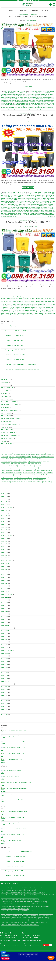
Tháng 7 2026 (4, 496)
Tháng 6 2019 (4, 698)
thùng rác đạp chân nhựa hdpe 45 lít (17, 109)
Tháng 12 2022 (5, 591)
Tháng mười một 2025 (6, 507)
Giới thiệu (16, 956)
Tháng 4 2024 (4, 549)
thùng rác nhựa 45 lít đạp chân (14, 95)
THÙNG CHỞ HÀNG (6, 429)
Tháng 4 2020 (4, 670)
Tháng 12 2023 (5, 558)
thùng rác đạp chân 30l (14, 97)
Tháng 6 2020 (4, 664)
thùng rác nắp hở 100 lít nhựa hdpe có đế (19, 922)
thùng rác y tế (39, 106)
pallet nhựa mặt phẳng (35, 910)
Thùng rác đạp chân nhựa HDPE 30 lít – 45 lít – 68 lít (28, 222)
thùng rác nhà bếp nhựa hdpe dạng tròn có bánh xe (12, 472)
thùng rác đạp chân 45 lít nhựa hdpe (10, 107)
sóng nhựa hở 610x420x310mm (8, 913)
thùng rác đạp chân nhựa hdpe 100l (34, 195)
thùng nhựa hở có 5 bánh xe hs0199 (30, 915)
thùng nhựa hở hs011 (6, 917)
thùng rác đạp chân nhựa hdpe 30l (25, 103)
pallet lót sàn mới (50, 454)
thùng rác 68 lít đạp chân (19, 94)
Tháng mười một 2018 (6, 712)
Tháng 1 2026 (4, 501)
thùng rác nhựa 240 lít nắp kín (8, 477)
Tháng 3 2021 (4, 642)
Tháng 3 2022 (4, 616)
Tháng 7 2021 (4, 633)
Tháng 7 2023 (4, 572)
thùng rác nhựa (22, 104)
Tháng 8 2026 (4, 493)
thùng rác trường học (20, 199)
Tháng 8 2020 (4, 658)
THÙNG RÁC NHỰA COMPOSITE (10, 410)
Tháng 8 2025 (4, 516)
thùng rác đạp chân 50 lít (21, 205)
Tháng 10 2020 (5, 653)
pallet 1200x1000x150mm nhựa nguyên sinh (35, 454)
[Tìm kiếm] (50, 4)
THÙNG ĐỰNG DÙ (6, 413)
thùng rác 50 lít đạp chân (39, 211)
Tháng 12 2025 (5, 504)
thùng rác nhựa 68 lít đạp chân (41, 109)
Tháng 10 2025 (5, 510)
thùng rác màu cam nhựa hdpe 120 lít (27, 470)
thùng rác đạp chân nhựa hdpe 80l (35, 198)
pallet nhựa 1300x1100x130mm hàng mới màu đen (43, 456)
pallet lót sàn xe (5, 456)
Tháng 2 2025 (4, 532)
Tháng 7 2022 (4, 605)
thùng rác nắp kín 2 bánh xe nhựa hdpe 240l (38, 922)
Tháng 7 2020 (4, 661)
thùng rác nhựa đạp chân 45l (29, 100)
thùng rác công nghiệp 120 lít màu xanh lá (10, 470)
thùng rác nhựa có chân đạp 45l (24, 107)
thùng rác (16, 103)
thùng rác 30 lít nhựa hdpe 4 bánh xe (26, 465)
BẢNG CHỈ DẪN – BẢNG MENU (9, 401)
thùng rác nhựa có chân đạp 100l (22, 214)
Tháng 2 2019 (4, 709)
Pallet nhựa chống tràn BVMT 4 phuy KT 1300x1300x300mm (21, 364)
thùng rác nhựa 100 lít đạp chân (22, 210)
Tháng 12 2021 (5, 625)
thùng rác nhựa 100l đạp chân (43, 199)
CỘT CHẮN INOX (5, 390)
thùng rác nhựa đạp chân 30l (9, 211)
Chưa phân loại (5, 382)
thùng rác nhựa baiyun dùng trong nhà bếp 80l (24, 477)
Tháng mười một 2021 (6, 628)
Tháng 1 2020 (4, 678)
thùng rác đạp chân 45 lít (24, 101)
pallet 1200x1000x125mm (19, 454)
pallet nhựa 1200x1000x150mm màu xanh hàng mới (20, 456)
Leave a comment (51, 109)
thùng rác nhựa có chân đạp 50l (20, 195)
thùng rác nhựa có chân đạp (43, 94)
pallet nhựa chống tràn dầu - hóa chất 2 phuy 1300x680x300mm (35, 906)
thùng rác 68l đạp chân (43, 98)
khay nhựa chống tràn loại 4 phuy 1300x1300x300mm (13, 894)
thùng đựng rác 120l (16, 481)
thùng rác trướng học (48, 101)
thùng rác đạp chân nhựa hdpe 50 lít (8, 210)
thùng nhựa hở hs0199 (16, 917)
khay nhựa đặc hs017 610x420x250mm (10, 899)
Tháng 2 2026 (4, 499)
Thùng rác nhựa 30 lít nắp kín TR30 (14, 340)
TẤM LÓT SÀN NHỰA (6, 421)
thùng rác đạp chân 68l (17, 92)
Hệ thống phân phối (25, 956)
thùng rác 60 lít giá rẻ (39, 465)
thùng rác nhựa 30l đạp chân (8, 94)
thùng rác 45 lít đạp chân (45, 104)
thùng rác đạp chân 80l (49, 208)
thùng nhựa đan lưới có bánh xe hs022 (19, 463)
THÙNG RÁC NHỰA (33, 14)
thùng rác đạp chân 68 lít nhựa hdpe (27, 95)
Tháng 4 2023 (4, 580)
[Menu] (2, 4)
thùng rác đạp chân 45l (37, 103)
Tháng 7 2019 (4, 695)
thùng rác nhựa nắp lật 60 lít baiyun (42, 477)
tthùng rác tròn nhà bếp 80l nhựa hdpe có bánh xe (31, 481)
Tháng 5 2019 (4, 700)
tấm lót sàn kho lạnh (47, 481)
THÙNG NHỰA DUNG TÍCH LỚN (9, 404)
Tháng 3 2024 (4, 552)
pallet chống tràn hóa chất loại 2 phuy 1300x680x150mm (28, 903)
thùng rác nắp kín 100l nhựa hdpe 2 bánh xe (23, 479)
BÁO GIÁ (51, 957)
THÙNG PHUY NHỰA (6, 438)
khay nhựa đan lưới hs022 (7, 454)
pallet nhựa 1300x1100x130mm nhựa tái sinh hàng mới (13, 458)
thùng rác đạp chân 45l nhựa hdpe (29, 92)
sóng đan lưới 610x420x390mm (33, 913)
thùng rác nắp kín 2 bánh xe (7, 479)
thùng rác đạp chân (48, 91)
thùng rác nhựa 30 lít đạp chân (38, 208)
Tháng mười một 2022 (6, 594)
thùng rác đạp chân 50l (26, 208)
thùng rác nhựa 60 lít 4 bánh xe (43, 474)
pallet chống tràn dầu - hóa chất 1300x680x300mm (12, 901)
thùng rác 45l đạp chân (25, 98)
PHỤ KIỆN (3, 441)
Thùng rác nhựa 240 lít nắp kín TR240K (15, 335)
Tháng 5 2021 (4, 636)
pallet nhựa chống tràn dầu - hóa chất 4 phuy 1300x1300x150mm (15, 908)
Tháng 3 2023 (4, 583)
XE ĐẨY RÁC (4, 393)
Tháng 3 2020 (4, 672)
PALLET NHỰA (5, 427)
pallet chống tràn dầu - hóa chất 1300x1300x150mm (35, 901)
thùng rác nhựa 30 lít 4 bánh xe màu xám (44, 472)
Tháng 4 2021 (4, 639)
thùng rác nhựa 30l (31, 474)
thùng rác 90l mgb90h (43, 917)
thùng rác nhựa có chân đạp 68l (31, 94)
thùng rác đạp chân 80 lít (12, 201)
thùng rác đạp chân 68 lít (30, 109)
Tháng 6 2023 (4, 574)
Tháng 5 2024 (4, 546)
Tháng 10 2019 (5, 686)
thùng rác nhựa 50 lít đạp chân (41, 192)
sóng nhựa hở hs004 (20, 913)
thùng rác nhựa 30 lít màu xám (20, 474)
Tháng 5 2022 (4, 611)
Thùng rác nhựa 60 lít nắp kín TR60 (14, 345)
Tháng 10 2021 (5, 630)
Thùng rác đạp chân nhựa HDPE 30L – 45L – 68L (28, 16)
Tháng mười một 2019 (6, 684)
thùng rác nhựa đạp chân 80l (30, 207)
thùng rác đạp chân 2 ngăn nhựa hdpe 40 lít (29, 924)
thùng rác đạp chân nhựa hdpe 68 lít (29, 106)
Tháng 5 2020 (4, 667)
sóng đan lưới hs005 (45, 913)
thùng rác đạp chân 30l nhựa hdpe (33, 104)
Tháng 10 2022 (5, 597)
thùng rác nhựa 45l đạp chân (48, 103)
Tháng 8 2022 (4, 602)
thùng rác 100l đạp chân (12, 198)
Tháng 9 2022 (4, 600)
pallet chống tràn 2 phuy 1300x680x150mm (29, 899)
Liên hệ (37, 956)
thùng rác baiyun (4, 104)
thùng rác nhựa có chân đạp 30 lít (30, 213)
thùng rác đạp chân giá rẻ (16, 106)
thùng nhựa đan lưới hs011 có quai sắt (9, 465)
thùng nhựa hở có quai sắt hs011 (45, 915)
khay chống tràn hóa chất (30, 890)
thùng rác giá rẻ (48, 201)
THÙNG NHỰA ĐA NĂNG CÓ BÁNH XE (11, 418)
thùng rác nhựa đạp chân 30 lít (42, 92)
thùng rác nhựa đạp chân (36, 107)
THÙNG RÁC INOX (6, 415)
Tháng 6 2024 (4, 544)
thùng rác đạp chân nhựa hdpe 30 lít (36, 91)
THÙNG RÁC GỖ (5, 379)
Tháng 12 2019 (5, 681)
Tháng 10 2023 (5, 563)
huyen (34, 20)
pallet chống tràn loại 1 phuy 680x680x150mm (11, 906)
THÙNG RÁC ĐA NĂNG (24, 14)
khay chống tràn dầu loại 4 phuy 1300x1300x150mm (13, 890)
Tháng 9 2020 (4, 656)
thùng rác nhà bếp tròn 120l (29, 472)
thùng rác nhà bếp (36, 97)
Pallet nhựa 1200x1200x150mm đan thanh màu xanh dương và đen (22, 369)
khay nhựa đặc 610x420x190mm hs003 (46, 894)
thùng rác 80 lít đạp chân (11, 205)
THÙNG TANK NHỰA (6, 443)
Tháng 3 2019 (4, 706)
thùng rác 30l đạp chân (14, 101)
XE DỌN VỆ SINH (5, 385)
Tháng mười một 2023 (6, 560)
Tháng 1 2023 (4, 588)
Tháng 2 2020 (4, 675)
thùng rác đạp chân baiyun (13, 104)
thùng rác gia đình (34, 98)
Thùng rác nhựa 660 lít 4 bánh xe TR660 (15, 330)
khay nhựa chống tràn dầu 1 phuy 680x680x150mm (12, 892)
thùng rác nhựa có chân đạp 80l (9, 199)
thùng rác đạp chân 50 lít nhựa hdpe (8, 214)
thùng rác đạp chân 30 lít (30, 204)
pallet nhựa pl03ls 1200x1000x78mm (9, 461)
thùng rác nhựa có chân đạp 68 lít (29, 304)
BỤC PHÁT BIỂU (5, 396)
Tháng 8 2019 (4, 692)
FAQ (41, 956)
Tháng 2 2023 (4, 586)
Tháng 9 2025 (4, 513)
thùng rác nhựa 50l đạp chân (17, 213)
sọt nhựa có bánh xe (47, 461)
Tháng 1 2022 (4, 622)
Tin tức (33, 956)
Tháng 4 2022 (4, 614)
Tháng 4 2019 (4, 703)
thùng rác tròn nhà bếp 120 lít (39, 479)
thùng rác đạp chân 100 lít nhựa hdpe (37, 201)
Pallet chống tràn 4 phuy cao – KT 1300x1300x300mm (19, 326)
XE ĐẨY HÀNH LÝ (5, 407)
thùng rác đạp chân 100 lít (12, 216)
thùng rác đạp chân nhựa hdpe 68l (42, 95)
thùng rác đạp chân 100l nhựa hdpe (19, 202)
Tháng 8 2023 (4, 569)
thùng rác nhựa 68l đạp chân (47, 107)
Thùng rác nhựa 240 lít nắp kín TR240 (15, 359)
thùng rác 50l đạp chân (40, 204)
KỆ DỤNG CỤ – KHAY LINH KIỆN (9, 432)
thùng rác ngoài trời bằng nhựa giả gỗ (44, 470)
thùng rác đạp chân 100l (19, 204)
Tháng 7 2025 (4, 518)
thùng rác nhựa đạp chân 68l (45, 97)
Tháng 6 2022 (4, 608)
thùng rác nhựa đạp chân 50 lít (42, 207)
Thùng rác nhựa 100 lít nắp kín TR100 (15, 350)
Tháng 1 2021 (4, 644)
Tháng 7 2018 (4, 714)
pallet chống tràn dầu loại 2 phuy (8, 903)
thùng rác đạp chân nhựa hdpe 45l (37, 101)
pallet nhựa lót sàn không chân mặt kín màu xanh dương (37, 458)
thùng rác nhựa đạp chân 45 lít (25, 97)
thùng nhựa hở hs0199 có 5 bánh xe (30, 917)
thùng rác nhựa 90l (5, 922)
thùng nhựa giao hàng (17, 915)
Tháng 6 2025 (4, 521)
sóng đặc (3, 915)
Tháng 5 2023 (4, 577)
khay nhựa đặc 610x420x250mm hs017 (10, 897)
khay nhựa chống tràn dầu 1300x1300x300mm (34, 892)
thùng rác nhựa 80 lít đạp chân (43, 214)
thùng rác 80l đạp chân (41, 213)
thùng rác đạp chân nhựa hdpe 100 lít (34, 205)
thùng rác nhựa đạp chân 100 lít (31, 196)
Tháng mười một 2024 (6, 535)
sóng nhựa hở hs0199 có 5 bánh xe (35, 461)
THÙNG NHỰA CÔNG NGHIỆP (9, 435)
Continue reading (28, 86)
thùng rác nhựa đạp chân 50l (31, 199)
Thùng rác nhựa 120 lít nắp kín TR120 (15, 354)
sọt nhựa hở (8, 915)
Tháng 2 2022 (4, 619)
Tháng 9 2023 (4, 566)
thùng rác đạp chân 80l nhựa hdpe (22, 211)
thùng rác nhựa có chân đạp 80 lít (24, 193)
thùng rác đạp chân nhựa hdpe (42, 100)
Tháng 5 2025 (4, 524)
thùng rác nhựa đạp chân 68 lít (7, 103)
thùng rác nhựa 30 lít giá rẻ (7, 474)
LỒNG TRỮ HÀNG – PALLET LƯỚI (10, 424)
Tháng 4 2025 (4, 527)
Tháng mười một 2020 (6, 650)
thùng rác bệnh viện (5, 109)
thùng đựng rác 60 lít (6, 481)
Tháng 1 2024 (4, 555)
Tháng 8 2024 (4, 538)
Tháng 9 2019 (4, 689)
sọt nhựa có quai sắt (6, 463)
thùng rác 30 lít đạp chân (15, 98)
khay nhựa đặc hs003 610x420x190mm (28, 897)
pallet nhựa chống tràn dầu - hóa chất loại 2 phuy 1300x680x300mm (16, 910)
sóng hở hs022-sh (22, 461)
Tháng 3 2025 (4, 530)
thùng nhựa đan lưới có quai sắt (34, 463)
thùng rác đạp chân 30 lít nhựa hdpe (16, 100)
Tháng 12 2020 (5, 647)
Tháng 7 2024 (4, 541)
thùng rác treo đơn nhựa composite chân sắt (11, 924)
